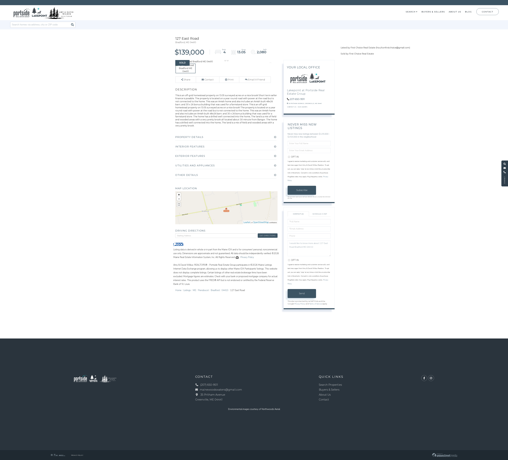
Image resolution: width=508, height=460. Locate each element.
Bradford (215, 290)
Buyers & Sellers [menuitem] (433, 12)
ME (194, 290)
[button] (72, 25)
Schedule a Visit (319, 214)
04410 (225, 290)
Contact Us (291, 107)
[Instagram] (431, 378)
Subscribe (301, 190)
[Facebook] (424, 378)
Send (302, 293)
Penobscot (203, 290)
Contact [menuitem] (324, 399)
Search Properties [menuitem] (330, 384)
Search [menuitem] (410, 12)
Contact (487, 12)
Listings (187, 290)
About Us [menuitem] (455, 12)
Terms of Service (315, 304)
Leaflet (246, 222)
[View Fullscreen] (179, 205)
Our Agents (302, 107)
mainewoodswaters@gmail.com (221, 389)
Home (178, 290)
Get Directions (268, 235)
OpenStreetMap (261, 222)
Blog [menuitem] (468, 12)
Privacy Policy (247, 257)
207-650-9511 (297, 99)
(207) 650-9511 (209, 384)
